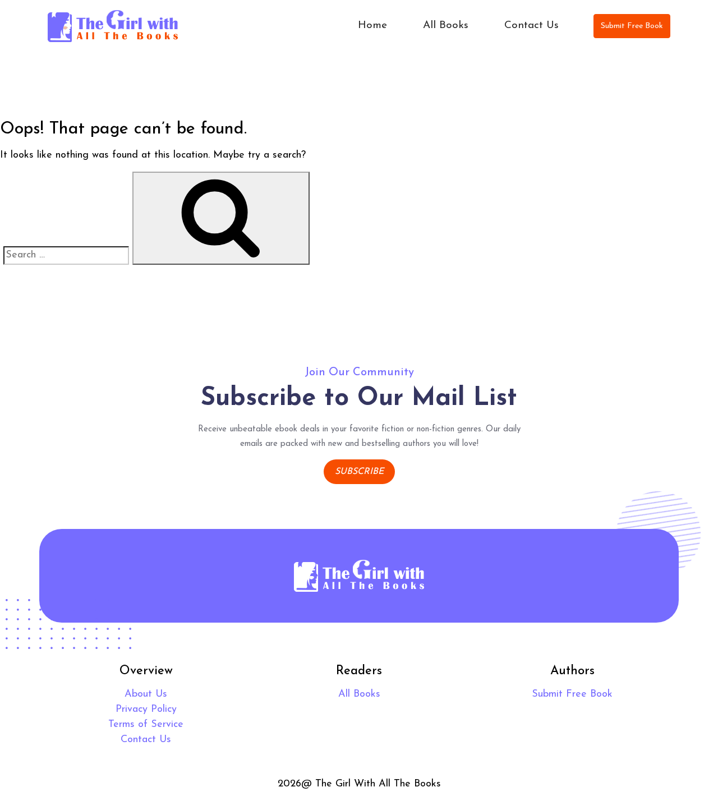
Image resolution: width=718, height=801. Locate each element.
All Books (445, 25)
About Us (146, 694)
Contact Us (531, 25)
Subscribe (359, 471)
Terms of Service (145, 725)
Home (372, 25)
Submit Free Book (632, 26)
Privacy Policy (146, 710)
